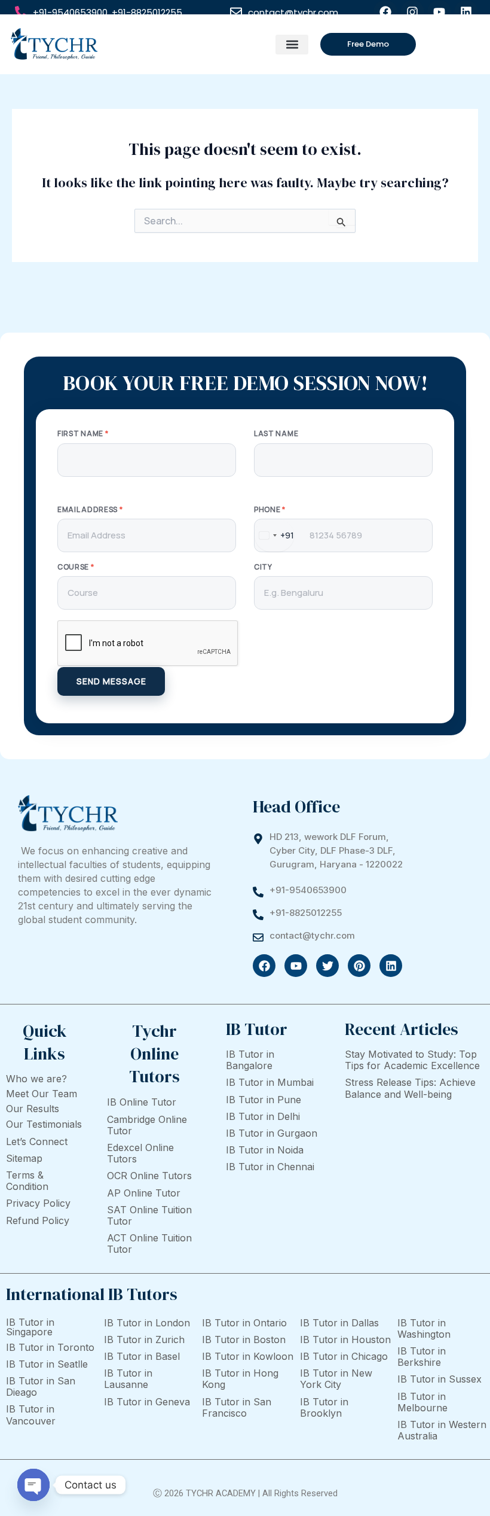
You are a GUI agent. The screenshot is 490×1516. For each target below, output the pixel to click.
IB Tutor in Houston (345, 1339)
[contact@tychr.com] (235, 12)
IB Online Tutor (141, 1102)
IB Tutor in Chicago (344, 1356)
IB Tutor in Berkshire (421, 1356)
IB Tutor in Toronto (50, 1347)
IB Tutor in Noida (265, 1150)
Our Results (32, 1109)
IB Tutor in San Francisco (236, 1407)
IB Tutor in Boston (244, 1339)
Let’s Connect (37, 1141)
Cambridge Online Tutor (147, 1125)
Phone (270, 510)
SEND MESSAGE (111, 681)
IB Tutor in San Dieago (40, 1386)
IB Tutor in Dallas (339, 1323)
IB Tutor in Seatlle (47, 1364)
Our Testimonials (44, 1124)
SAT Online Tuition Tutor (149, 1215)
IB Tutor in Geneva (147, 1402)
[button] (291, 44)
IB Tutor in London (147, 1323)
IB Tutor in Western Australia (441, 1430)
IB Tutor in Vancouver (31, 1414)
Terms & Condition (27, 1180)
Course (75, 567)
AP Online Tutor (143, 1193)
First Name (82, 434)
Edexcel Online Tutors (140, 1153)
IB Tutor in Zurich (144, 1339)
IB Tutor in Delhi (263, 1116)
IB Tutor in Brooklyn (324, 1407)
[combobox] (274, 535)
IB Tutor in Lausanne (128, 1378)
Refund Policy (37, 1220)
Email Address (90, 510)
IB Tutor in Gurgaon (271, 1133)
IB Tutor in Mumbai (270, 1082)
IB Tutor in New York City (336, 1378)
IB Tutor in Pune (263, 1100)
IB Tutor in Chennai (270, 1167)
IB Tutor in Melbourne (422, 1402)
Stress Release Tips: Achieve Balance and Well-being (410, 1088)
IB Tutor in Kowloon (247, 1356)
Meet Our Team (41, 1094)
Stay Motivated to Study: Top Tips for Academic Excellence (412, 1059)
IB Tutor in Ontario (244, 1323)
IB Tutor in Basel (142, 1356)
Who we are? (36, 1079)
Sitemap (24, 1158)
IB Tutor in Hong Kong (240, 1378)
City (263, 567)
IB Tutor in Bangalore (250, 1059)
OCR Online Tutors (149, 1176)
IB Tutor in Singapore (30, 1327)
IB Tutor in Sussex (439, 1379)
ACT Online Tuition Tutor (149, 1243)
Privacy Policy (38, 1203)
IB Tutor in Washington (424, 1328)
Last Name (276, 434)
